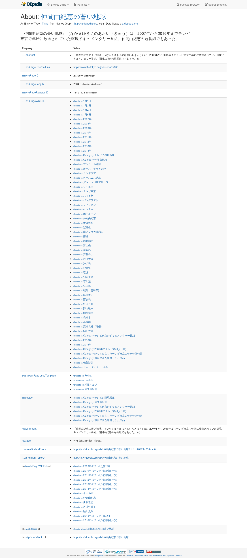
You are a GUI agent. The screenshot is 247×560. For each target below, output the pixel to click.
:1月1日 (82, 101)
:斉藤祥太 (83, 254)
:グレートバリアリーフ (90, 182)
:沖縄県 (82, 268)
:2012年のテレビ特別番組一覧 (95, 479)
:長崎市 (82, 317)
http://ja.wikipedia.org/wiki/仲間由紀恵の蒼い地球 (101, 457)
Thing (45, 23)
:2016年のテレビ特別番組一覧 (95, 520)
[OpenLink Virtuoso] (94, 551)
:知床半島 (83, 277)
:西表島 (82, 299)
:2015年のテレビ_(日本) (91, 515)
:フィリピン (84, 204)
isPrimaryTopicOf (33, 457)
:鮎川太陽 (83, 331)
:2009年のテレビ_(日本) (91, 466)
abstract (28, 55)
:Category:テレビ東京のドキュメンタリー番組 (104, 335)
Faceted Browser (189, 4)
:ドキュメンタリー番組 (90, 367)
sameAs (30, 528)
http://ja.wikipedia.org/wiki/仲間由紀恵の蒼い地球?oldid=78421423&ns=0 (114, 449)
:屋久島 (82, 249)
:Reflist (82, 375)
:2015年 (82, 344)
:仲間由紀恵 (84, 218)
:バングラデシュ (87, 200)
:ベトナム (83, 209)
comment (29, 428)
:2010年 (82, 132)
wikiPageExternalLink (36, 67)
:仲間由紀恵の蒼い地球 (93, 528)
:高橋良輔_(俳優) (87, 326)
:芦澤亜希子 (84, 506)
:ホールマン (84, 213)
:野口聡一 (83, 308)
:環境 (80, 272)
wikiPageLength (33, 84)
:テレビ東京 (84, 191)
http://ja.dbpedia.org (85, 23)
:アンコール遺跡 (87, 164)
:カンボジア (84, 173)
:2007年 (82, 119)
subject (27, 397)
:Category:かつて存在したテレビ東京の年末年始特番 (107, 353)
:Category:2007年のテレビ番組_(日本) (99, 349)
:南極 (80, 236)
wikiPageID (30, 75)
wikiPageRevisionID (35, 92)
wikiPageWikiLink (33, 101)
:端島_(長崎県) (86, 290)
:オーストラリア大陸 (89, 168)
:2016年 (82, 340)
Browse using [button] (58, 4)
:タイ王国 (83, 186)
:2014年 (82, 150)
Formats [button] (82, 4)
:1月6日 (82, 114)
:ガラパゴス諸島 (87, 177)
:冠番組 (82, 227)
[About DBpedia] (31, 4)
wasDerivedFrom (34, 449)
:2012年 (82, 141)
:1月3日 (82, 105)
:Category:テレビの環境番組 (94, 155)
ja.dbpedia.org (130, 23)
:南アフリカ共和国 (88, 231)
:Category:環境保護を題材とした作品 (99, 358)
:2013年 (82, 146)
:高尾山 (82, 322)
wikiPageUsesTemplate (39, 375)
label (26, 440)
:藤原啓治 (83, 295)
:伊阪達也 (83, 222)
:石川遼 (82, 281)
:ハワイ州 (83, 195)
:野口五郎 (83, 304)
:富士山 (82, 245)
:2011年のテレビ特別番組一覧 (95, 475)
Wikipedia (98, 555)
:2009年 (82, 128)
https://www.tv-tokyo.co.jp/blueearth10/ (95, 67)
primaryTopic (33, 537)
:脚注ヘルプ (85, 384)
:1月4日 (82, 110)
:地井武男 (83, 240)
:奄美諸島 (83, 362)
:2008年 (82, 123)
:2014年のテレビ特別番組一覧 (95, 488)
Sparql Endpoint (217, 4)
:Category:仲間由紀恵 (90, 159)
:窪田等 (82, 286)
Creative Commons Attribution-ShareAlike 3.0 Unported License (154, 555)
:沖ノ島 (82, 263)
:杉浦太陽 (83, 259)
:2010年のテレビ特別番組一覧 (95, 470)
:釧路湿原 (83, 313)
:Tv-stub (83, 380)
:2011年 (82, 137)
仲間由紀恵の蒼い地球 (73, 16)
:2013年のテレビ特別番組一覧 (95, 484)
